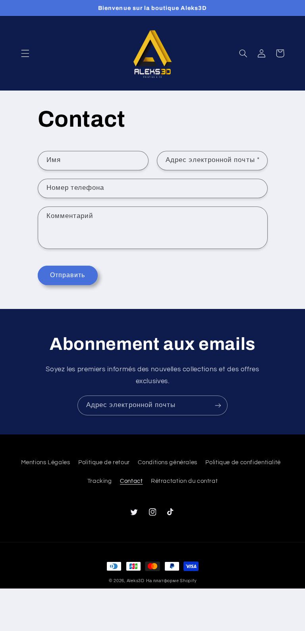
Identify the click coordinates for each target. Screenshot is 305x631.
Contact (131, 481)
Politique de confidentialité (243, 462)
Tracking (99, 481)
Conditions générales (167, 462)
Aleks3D (136, 581)
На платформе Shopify (171, 581)
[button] (25, 53)
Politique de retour (104, 462)
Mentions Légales (45, 462)
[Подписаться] (218, 405)
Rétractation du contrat (184, 481)
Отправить (67, 275)
